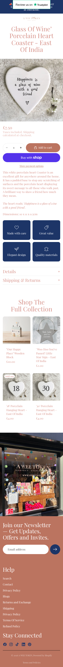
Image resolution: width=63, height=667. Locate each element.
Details (9, 271)
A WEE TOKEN (25, 655)
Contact (8, 584)
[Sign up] (55, 549)
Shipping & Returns (21, 280)
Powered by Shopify (42, 655)
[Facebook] (5, 644)
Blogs (6, 596)
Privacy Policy (11, 590)
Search (7, 578)
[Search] (11, 19)
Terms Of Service (13, 620)
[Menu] (4, 19)
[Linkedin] (23, 644)
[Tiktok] (17, 644)
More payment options (32, 165)
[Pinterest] (29, 644)
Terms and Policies (31, 662)
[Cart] (59, 19)
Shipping (8, 608)
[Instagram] (11, 644)
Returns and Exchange (17, 602)
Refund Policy (11, 626)
